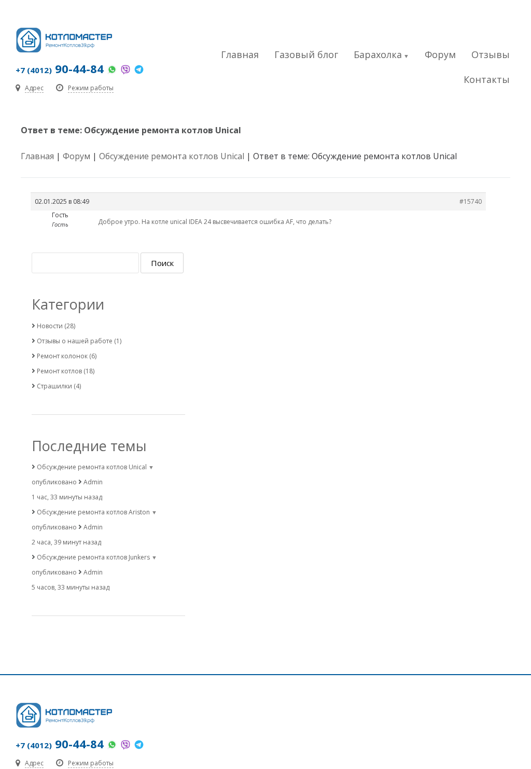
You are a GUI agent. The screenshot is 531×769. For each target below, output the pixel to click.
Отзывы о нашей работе (75, 341)
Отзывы (490, 54)
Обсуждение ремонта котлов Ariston (93, 512)
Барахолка (378, 54)
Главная (240, 54)
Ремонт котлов (59, 371)
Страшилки (54, 386)
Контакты (487, 79)
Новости (50, 325)
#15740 (470, 201)
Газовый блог (306, 54)
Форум (440, 54)
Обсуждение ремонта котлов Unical (171, 156)
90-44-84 (60, 68)
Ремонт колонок (62, 356)
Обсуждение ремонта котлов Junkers (93, 557)
